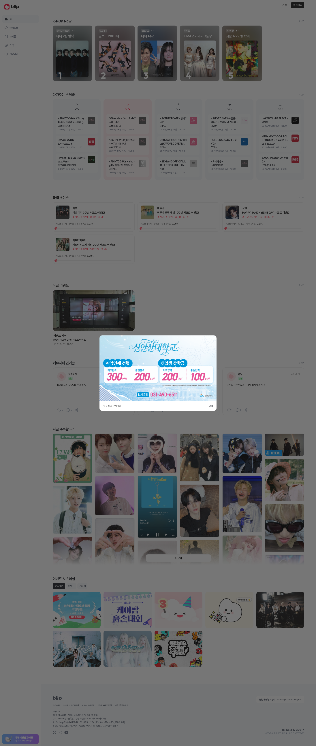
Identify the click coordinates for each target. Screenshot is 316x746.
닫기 (211, 405)
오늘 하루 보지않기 (112, 405)
